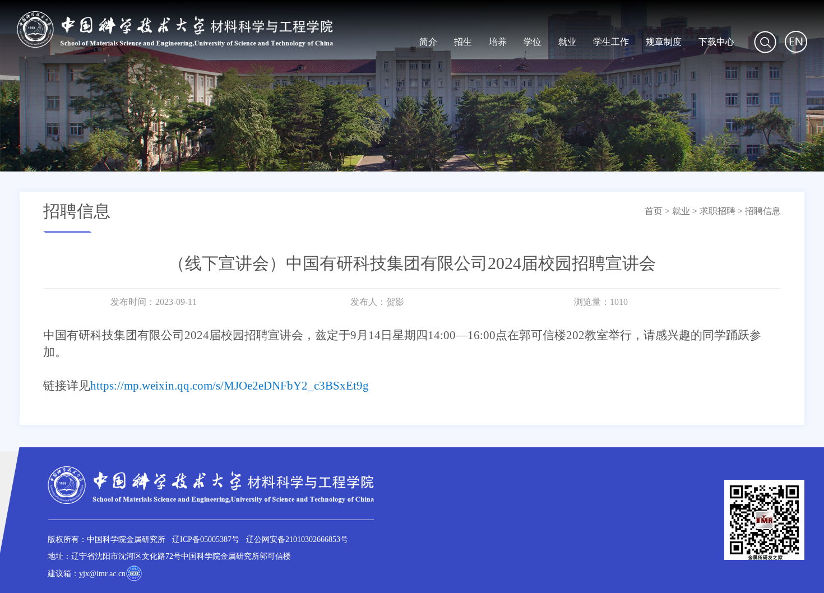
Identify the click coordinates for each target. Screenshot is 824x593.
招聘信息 (763, 211)
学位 (532, 42)
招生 (463, 42)
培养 (498, 42)
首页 (654, 211)
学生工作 (611, 42)
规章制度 (664, 42)
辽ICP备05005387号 (205, 539)
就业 (567, 42)
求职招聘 (717, 211)
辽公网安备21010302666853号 (297, 539)
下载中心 (716, 42)
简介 (428, 42)
